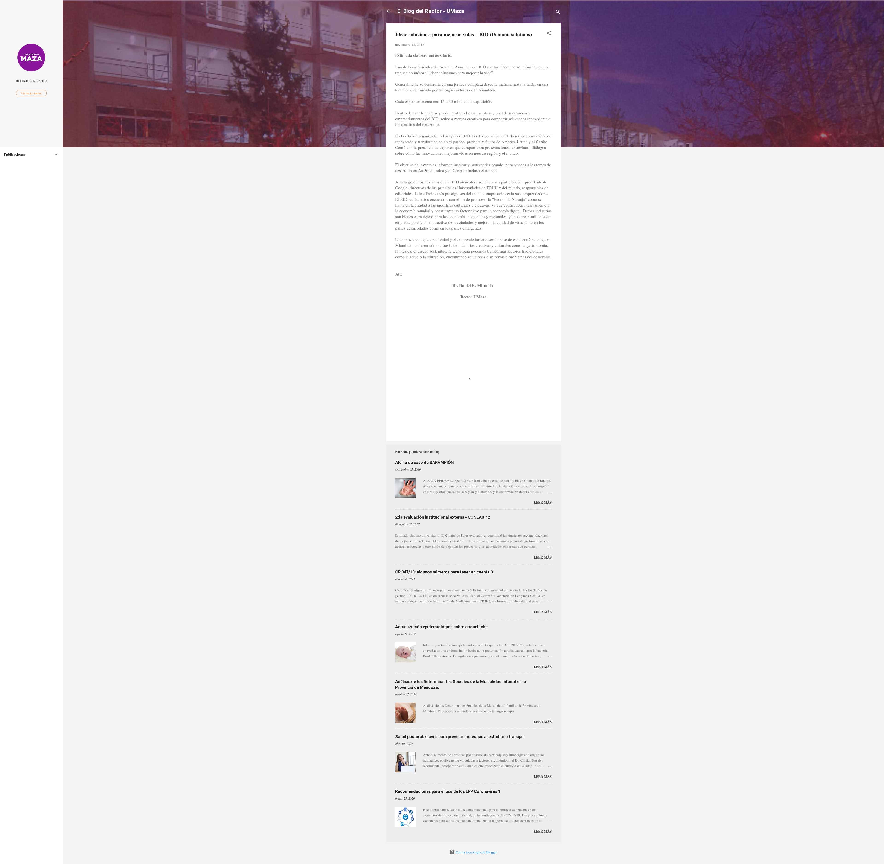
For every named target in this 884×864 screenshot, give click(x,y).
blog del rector (31, 81)
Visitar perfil (31, 93)
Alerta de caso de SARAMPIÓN (424, 462)
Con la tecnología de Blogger (476, 852)
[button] (549, 33)
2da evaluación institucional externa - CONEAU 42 (442, 517)
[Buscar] (558, 13)
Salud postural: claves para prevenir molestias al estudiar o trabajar (459, 736)
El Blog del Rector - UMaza (430, 11)
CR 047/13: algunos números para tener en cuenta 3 (444, 572)
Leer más (543, 502)
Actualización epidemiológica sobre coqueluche (441, 626)
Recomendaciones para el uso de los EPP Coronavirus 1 (447, 791)
